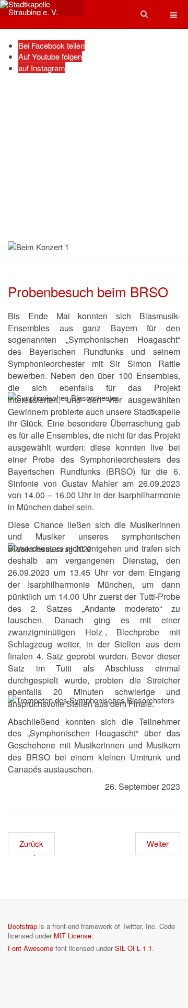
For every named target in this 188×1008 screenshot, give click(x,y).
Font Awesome (30, 948)
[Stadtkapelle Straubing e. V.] (42, 8)
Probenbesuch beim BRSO (88, 291)
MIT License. (73, 935)
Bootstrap (22, 926)
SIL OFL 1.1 (133, 948)
